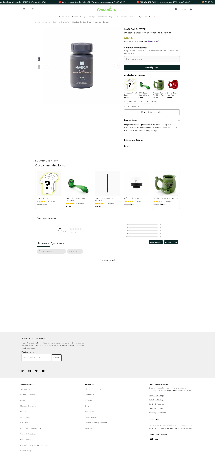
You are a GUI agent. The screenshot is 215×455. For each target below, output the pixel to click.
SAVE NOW (173, 2)
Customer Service (27, 395)
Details (127, 146)
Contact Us (89, 395)
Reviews (88, 428)
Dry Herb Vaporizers (157, 404)
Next (116, 65)
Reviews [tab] (43, 243)
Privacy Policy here (67, 345)
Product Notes (130, 120)
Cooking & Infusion (61, 22)
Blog (87, 406)
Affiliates (88, 400)
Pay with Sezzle (91, 417)
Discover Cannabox (93, 389)
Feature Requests (92, 411)
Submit (56, 358)
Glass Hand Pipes (156, 408)
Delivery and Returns (133, 140)
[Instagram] (23, 371)
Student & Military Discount (96, 423)
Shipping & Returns (28, 406)
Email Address (28, 352)
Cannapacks (25, 417)
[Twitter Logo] (36, 371)
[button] (152, 41)
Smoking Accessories (157, 412)
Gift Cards (24, 423)
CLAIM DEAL (29, 2)
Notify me (152, 67)
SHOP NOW (108, 2)
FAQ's (22, 400)
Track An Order (26, 389)
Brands (23, 411)
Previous (46, 65)
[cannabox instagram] (34, 9)
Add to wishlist (153, 112)
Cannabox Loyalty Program (31, 428)
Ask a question (156, 242)
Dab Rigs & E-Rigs (156, 400)
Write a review (171, 242)
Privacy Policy (25, 439)
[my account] (26, 9)
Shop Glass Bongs (156, 396)
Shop (37, 22)
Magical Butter (135, 29)
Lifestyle (46, 22)
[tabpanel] (107, 268)
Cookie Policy (25, 451)
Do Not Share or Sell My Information (34, 445)
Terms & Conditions (28, 434)
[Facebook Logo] (29, 371)
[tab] (57, 243)
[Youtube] (43, 371)
